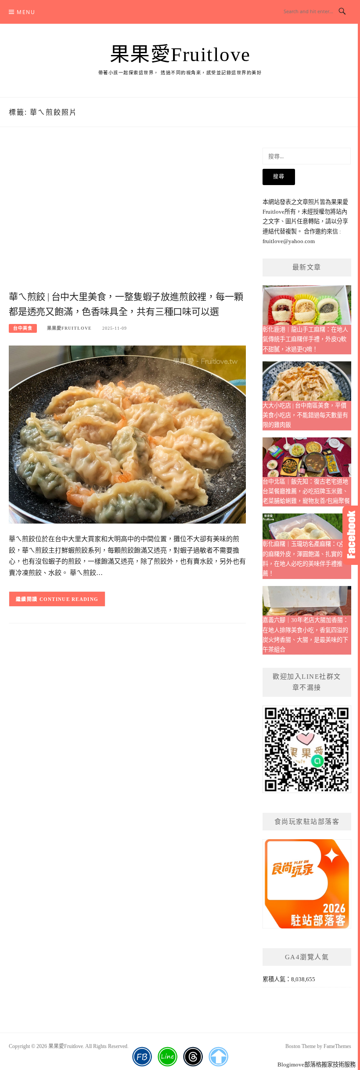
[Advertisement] (127, 218)
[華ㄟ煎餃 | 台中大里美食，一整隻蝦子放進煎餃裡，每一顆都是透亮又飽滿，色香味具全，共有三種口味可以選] (127, 433)
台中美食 (22, 328)
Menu (26, 12)
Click (351, 535)
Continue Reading (69, 599)
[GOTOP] (218, 1057)
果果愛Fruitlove (180, 55)
